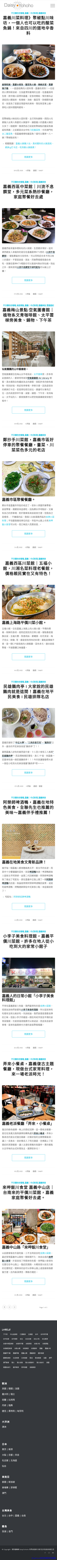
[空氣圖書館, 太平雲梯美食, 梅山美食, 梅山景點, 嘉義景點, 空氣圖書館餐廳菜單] (28, 349)
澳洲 (4, 1426)
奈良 (17, 1454)
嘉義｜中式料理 (31, 13)
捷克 (4, 1411)
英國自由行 (6, 1367)
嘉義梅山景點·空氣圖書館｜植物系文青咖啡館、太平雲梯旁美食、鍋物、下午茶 (28, 315)
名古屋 (5, 1460)
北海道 (30, 1334)
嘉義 (41, 1348)
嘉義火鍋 (24, 1353)
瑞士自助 (20, 1362)
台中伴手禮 (44, 1334)
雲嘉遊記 (50, 305)
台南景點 (45, 1344)
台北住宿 (28, 1339)
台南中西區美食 (8, 1344)
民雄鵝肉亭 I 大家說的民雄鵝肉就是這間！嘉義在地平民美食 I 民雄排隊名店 (28, 691)
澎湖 (4, 1531)
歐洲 (31, 1358)
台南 (23, 1515)
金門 (10, 1531)
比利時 (11, 1399)
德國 (10, 1388)
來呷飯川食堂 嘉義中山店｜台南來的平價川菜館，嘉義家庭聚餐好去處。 (28, 1192)
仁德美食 (23, 1334)
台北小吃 (37, 1339)
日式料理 (16, 1358)
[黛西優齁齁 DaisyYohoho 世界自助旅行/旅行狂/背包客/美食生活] (23, 5)
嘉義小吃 (48, 1348)
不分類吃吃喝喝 (17, 13)
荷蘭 (4, 1399)
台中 (36, 1334)
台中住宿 (6, 1339)
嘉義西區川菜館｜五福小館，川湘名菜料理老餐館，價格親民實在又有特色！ (28, 568)
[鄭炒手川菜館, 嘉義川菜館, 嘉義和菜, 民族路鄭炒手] (28, 478)
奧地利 (11, 1411)
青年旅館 (24, 1367)
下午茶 (5, 1334)
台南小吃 (37, 1344)
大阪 (4, 1454)
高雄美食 (33, 1367)
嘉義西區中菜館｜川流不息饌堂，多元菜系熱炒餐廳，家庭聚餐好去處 (28, 192)
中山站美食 (13, 1334)
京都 (10, 1454)
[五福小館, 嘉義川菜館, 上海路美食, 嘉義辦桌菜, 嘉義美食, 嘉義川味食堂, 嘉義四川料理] (28, 602)
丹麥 (4, 1405)
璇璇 (40, 786)
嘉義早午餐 (6, 1353)
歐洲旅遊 (38, 1358)
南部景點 (20, 305)
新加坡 (11, 1481)
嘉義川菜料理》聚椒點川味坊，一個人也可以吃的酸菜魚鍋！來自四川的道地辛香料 (28, 25)
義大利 (5, 1394)
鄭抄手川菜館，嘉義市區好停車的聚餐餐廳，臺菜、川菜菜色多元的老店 (28, 445)
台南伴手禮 (19, 1344)
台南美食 (26, 1348)
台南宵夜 (29, 1344)
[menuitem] (51, 5)
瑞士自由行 (40, 1362)
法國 (44, 1358)
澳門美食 (6, 1362)
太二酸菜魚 (7, 133)
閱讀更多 (28, 156)
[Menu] (51, 5)
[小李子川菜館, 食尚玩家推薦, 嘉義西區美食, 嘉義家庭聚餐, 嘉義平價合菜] (28, 975)
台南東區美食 (7, 1348)
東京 (4, 1449)
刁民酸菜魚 (35, 129)
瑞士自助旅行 (29, 1362)
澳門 (50, 1358)
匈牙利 (20, 1411)
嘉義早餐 (16, 1353)
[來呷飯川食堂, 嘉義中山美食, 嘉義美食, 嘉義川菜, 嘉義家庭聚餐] (28, 1226)
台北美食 (45, 1339)
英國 (47, 1362)
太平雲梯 (38, 374)
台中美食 (14, 1339)
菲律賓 (14, 1487)
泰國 (4, 1481)
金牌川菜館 (45, 1005)
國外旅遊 (41, 1353)
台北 (21, 1339)
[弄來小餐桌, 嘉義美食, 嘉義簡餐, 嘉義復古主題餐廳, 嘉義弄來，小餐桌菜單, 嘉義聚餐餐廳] (28, 1103)
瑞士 (13, 1362)
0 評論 (28, 170)
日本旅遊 (24, 1358)
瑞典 (10, 1405)
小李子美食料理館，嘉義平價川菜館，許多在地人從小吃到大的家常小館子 (28, 941)
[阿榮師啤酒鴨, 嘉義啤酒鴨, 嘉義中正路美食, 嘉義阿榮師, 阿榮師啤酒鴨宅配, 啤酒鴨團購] (28, 841)
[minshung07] (28, 723)
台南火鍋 (17, 1348)
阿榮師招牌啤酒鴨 (22, 896)
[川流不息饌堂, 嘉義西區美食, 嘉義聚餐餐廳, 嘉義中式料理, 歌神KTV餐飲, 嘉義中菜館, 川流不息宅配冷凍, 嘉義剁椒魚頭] (28, 225)
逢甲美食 (16, 1367)
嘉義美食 (42, 13)
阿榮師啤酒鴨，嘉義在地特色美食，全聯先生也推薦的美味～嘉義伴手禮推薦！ (28, 807)
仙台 (4, 1466)
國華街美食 (6, 1358)
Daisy (41, 170)
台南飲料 (34, 1348)
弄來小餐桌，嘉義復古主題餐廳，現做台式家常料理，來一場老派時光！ (28, 1069)
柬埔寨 (5, 1487)
